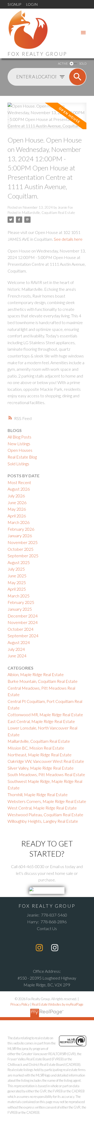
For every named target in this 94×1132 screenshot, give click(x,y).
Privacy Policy (20, 1004)
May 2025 (17, 582)
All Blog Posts (19, 436)
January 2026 (20, 535)
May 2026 (17, 508)
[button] (39, 947)
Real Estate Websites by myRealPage (57, 1004)
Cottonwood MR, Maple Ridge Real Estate (45, 714)
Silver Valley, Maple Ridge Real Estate (41, 767)
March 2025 (19, 595)
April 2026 (17, 515)
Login (32, 4)
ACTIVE (63, 63)
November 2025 (23, 542)
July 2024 (16, 649)
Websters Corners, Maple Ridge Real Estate (47, 801)
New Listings (19, 443)
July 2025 (16, 568)
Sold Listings (18, 463)
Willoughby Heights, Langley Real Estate (43, 821)
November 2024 (23, 622)
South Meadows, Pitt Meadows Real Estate (46, 774)
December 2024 (23, 615)
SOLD (82, 63)
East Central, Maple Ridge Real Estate (41, 721)
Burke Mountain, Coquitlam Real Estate (43, 681)
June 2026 (17, 502)
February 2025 (21, 602)
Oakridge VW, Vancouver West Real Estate (46, 761)
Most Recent (19, 482)
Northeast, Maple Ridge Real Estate (40, 754)
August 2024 (19, 642)
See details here (68, 239)
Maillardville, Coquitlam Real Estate (48, 213)
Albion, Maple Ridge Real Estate (36, 674)
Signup (14, 4)
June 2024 (17, 655)
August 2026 (19, 488)
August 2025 (19, 562)
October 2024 (20, 629)
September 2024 (23, 635)
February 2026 (21, 529)
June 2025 (17, 575)
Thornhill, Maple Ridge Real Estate (38, 794)
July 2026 (16, 495)
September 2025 (23, 555)
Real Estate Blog (22, 456)
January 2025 (20, 609)
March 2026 (19, 522)
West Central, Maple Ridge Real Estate (42, 807)
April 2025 (17, 588)
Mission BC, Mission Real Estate (36, 747)
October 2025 (20, 549)
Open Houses (20, 450)
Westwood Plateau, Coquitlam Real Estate (45, 814)
